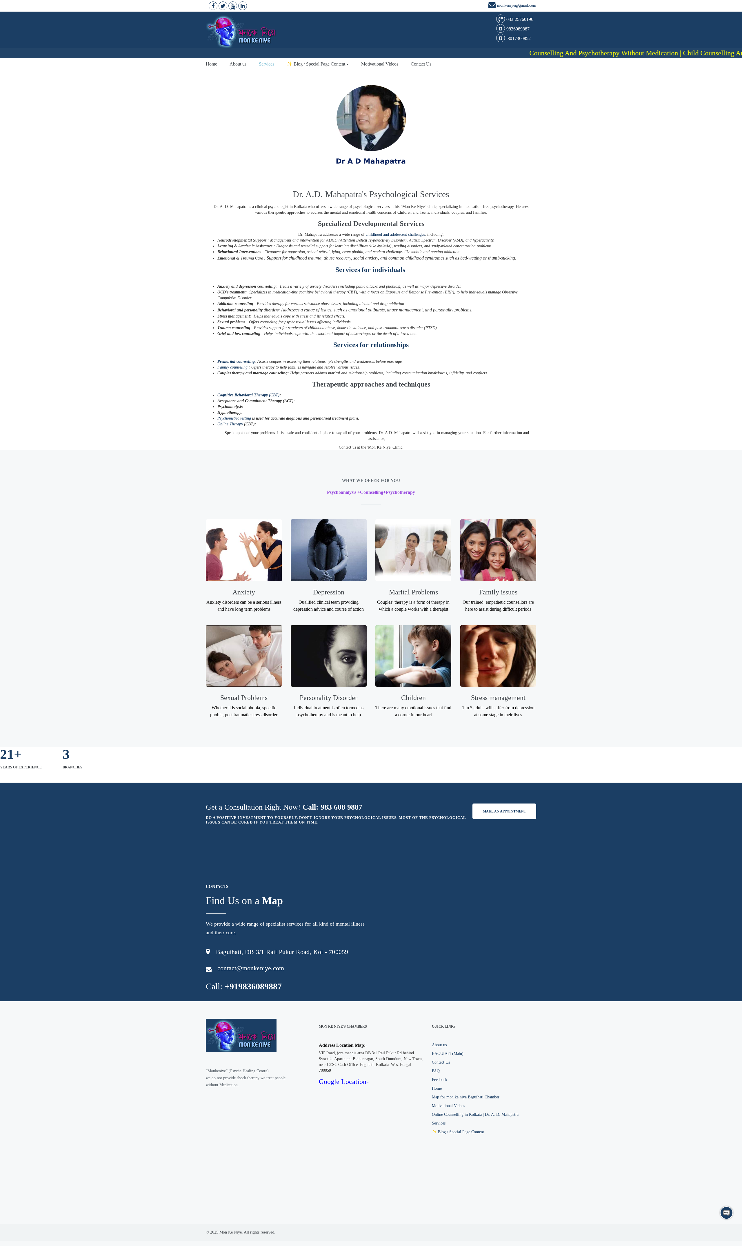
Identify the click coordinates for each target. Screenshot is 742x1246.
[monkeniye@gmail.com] (492, 6)
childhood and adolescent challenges (395, 234)
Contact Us (421, 63)
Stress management (498, 697)
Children (413, 697)
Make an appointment (504, 811)
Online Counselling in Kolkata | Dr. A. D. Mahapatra (475, 1114)
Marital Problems (413, 592)
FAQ (436, 1071)
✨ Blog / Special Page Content (316, 63)
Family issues (498, 592)
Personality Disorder (328, 697)
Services (266, 63)
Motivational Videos (379, 63)
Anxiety (243, 592)
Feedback (439, 1080)
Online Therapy (230, 424)
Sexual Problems (244, 697)
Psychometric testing (234, 418)
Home (211, 63)
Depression (328, 592)
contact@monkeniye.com (250, 968)
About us (238, 63)
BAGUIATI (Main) (447, 1053)
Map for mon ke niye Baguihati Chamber (465, 1097)
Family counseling (232, 367)
